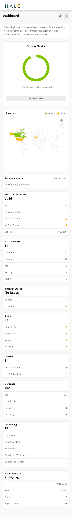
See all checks (60, 178)
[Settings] (60, 16)
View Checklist (36, 98)
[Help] (66, 16)
